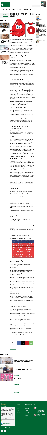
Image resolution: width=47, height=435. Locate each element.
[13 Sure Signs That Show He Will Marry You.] (6, 385)
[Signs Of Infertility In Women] (4, 47)
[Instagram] (4, 16)
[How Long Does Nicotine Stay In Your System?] (4, 25)
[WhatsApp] (31, 343)
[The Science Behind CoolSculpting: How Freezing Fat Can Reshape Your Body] (37, 35)
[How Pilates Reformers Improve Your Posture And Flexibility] (37, 18)
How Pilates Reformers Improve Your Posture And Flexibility (42, 18)
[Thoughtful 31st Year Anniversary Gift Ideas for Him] (4, 36)
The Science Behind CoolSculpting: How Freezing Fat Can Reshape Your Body (42, 36)
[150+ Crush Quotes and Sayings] (35, 408)
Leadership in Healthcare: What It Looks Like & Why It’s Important (43, 5)
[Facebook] (2, 16)
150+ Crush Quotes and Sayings (41, 407)
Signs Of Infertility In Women (5, 52)
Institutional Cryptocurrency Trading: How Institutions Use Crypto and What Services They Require (42, 24)
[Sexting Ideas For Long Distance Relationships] (6, 369)
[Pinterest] (27, 343)
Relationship (10, 12)
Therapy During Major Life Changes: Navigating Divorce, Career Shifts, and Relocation (23, 361)
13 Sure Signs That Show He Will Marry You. (23, 385)
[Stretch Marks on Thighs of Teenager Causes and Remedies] (4, 57)
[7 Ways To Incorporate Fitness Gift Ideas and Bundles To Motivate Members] (37, 30)
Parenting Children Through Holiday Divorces (42, 41)
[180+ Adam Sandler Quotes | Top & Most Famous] (35, 411)
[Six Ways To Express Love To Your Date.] (6, 393)
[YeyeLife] (5, 4)
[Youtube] (7, 16)
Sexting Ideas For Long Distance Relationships (23, 369)
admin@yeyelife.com (7, 420)
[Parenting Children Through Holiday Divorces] (37, 41)
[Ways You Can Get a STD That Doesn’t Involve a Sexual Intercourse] (6, 377)
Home (2, 12)
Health (5, 12)
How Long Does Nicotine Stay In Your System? (4, 30)
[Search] (39, 6)
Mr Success (5, 14)
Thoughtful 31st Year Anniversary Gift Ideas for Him (5, 41)
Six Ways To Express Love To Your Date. (22, 394)
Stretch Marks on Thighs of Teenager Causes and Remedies (4, 62)
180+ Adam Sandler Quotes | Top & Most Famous (40, 411)
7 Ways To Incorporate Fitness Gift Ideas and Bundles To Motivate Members (42, 30)
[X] (6, 16)
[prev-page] (36, 46)
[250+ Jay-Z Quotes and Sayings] (35, 415)
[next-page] (38, 46)
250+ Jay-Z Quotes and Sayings (41, 415)
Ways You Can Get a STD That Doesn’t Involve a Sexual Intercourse (23, 377)
